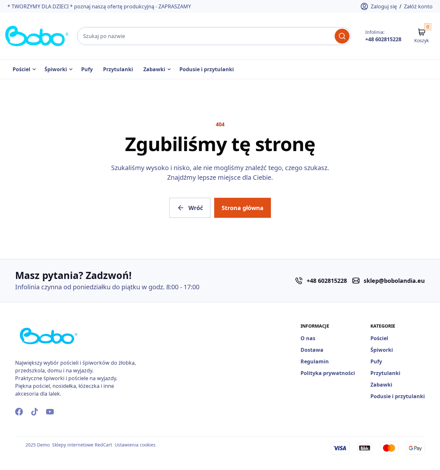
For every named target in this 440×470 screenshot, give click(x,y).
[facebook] (19, 412)
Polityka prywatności (328, 373)
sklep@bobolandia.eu (394, 280)
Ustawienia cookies (135, 445)
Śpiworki (55, 69)
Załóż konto (418, 6)
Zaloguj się (384, 6)
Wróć (195, 208)
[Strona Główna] (37, 36)
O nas (308, 338)
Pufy (87, 69)
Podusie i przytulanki (206, 69)
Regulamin (315, 361)
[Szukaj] (342, 36)
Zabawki (154, 69)
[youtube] (50, 412)
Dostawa (312, 349)
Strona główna (242, 208)
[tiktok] (34, 412)
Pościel (21, 69)
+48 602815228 (383, 39)
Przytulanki (118, 69)
